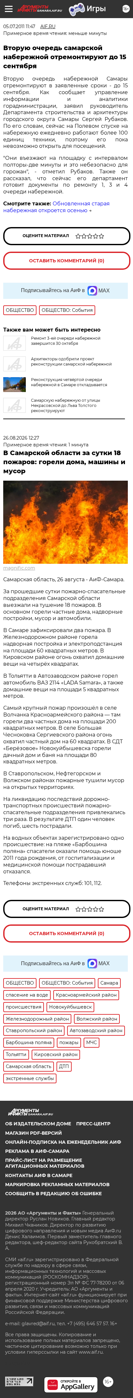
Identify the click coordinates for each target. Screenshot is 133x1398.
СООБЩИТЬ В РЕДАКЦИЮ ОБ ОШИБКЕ (53, 1193)
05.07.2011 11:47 (19, 26)
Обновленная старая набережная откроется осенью (56, 207)
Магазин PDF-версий (33, 1133)
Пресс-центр (93, 1124)
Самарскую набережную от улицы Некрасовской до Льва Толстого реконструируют (65, 405)
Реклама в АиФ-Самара (37, 1151)
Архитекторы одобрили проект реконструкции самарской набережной (71, 361)
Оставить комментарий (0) (66, 261)
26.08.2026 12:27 (21, 438)
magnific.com (19, 568)
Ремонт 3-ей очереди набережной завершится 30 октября (65, 341)
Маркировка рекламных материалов (57, 1184)
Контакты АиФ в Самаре (38, 1175)
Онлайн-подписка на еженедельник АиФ (63, 1142)
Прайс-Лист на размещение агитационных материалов (44, 1163)
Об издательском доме (38, 1124)
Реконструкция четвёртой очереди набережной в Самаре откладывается (69, 382)
